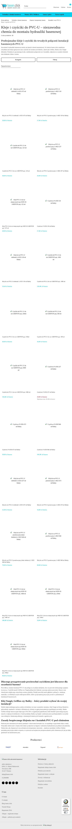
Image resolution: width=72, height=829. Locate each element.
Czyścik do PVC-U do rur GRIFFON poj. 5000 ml (16, 392)
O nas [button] (4, 792)
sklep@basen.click (7, 774)
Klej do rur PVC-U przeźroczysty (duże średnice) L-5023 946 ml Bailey (18, 561)
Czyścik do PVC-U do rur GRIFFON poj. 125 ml (16, 171)
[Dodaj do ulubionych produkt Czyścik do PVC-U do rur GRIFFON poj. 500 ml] (67, 293)
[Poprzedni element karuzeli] (2, 747)
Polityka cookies (43, 784)
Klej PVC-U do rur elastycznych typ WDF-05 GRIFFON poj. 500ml (18, 671)
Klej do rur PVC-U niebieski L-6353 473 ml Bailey (16, 115)
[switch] (66, 812)
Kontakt (40, 788)
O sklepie (5, 800)
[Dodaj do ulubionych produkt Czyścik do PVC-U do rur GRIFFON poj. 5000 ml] (32, 348)
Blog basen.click (7, 803)
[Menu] (69, 799)
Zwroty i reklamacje (44, 777)
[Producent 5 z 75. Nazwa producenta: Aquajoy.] (8, 747)
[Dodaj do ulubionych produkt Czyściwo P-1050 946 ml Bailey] (67, 405)
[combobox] (10, 66)
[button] (69, 14)
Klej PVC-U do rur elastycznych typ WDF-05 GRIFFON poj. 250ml (53, 616)
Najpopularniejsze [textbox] (6, 66)
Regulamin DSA (7, 810)
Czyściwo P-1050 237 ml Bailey (46, 392)
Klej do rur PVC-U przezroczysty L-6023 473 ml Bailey (53, 505)
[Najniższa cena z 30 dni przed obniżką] (69, 399)
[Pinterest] (16, 783)
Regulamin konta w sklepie (46, 774)
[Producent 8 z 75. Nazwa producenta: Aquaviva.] (60, 747)
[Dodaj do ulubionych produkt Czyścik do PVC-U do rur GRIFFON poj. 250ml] (32, 293)
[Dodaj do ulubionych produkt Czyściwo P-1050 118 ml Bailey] (67, 182)
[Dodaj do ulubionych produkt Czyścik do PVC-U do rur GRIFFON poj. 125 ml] (32, 127)
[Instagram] (6, 783)
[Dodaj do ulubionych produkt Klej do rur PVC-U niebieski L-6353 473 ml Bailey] (32, 71)
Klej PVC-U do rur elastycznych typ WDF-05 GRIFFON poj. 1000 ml (18, 616)
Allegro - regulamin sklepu (10, 813)
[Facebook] (3, 783)
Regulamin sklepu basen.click (47, 767)
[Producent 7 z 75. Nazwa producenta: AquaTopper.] (43, 747)
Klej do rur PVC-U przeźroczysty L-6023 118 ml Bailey (52, 115)
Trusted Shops (6, 807)
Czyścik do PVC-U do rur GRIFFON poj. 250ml (15, 337)
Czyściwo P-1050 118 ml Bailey (46, 226)
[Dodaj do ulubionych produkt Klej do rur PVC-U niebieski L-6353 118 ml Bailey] (32, 237)
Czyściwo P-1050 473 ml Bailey (11, 449)
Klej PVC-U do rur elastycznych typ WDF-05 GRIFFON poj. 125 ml (18, 227)
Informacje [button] (42, 759)
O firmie (4, 796)
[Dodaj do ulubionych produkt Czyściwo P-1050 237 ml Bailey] (67, 348)
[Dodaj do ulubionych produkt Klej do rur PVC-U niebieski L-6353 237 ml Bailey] (32, 461)
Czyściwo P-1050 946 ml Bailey (46, 449)
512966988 (5, 778)
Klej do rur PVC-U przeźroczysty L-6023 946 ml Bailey (53, 560)
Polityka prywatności (44, 771)
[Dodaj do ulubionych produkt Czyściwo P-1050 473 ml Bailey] (32, 405)
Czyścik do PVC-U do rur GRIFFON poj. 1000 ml (51, 281)
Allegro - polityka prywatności (11, 817)
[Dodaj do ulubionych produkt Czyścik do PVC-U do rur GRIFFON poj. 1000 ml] (67, 237)
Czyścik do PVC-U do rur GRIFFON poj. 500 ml (51, 337)
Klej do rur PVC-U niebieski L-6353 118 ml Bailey (16, 281)
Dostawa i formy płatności (46, 764)
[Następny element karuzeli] (70, 747)
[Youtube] (10, 783)
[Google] (13, 783)
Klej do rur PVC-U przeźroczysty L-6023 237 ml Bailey (53, 171)
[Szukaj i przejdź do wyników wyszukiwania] (45, 6)
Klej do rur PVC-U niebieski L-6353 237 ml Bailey (16, 505)
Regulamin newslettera (45, 781)
